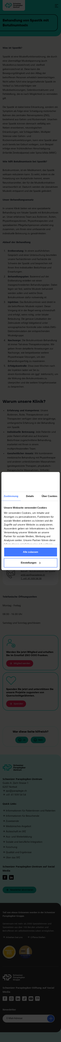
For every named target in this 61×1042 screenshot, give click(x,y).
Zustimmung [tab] (11, 496)
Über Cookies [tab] (49, 496)
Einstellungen (28, 562)
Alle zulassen (30, 552)
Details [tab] (30, 496)
